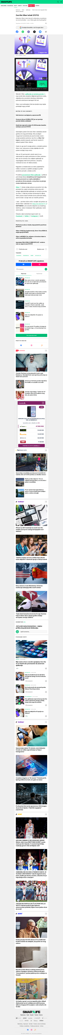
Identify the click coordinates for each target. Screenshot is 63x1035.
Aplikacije (28, 9)
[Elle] (21, 1021)
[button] (46, 23)
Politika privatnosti (34, 1026)
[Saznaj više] (46, 350)
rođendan (26, 255)
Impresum (25, 1023)
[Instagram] (39, 264)
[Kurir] (25, 1018)
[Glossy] (36, 1021)
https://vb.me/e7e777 (38, 204)
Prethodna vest (23, 249)
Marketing (20, 1023)
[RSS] (42, 345)
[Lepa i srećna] (30, 1018)
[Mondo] (18, 1018)
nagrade (18, 255)
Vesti (23, 9)
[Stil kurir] (31, 1021)
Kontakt (31, 1023)
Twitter (26, 216)
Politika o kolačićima (24, 1026)
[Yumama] (37, 1018)
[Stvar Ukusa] (44, 1018)
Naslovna (18, 9)
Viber (32, 255)
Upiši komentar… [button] (25, 631)
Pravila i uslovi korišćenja (39, 1023)
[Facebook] (23, 264)
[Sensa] (27, 1021)
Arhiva (41, 1026)
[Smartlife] (6, 2)
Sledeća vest (40, 249)
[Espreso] (41, 1021)
